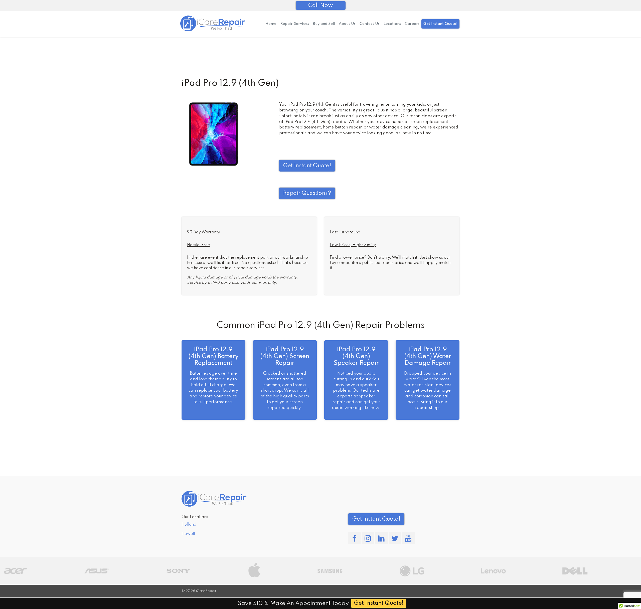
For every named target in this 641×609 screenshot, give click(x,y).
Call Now (320, 5)
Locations (392, 24)
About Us (347, 24)
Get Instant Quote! (440, 24)
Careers (412, 24)
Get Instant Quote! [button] (307, 166)
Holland (189, 525)
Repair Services (294, 24)
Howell (188, 534)
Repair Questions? (307, 193)
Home (270, 24)
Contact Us (370, 24)
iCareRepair (206, 591)
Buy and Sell (324, 24)
